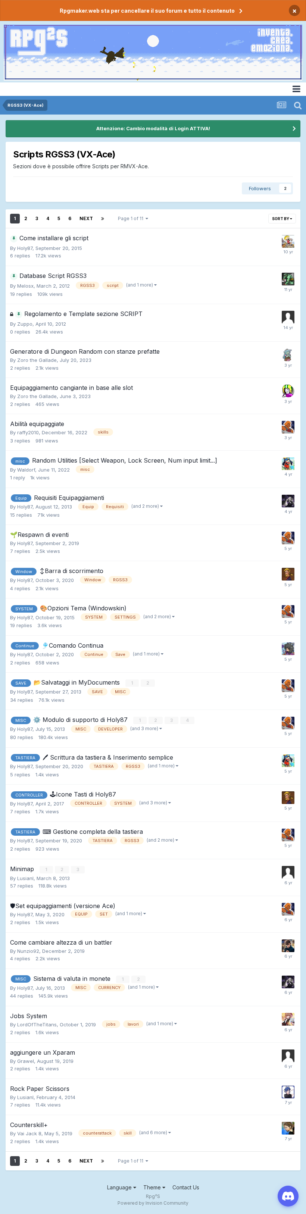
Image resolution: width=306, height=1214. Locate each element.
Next (86, 218)
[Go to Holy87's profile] (288, 427)
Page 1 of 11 (132, 218)
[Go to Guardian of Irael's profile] (288, 463)
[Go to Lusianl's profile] (288, 648)
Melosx (25, 286)
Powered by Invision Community (153, 1203)
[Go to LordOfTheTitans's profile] (288, 1019)
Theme (152, 1187)
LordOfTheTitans (37, 1024)
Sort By (281, 218)
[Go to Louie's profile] (288, 391)
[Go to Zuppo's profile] (288, 317)
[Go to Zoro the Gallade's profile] (288, 354)
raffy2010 (28, 432)
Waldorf (26, 470)
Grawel (25, 1061)
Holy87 (24, 248)
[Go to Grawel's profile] (288, 1055)
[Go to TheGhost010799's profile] (288, 872)
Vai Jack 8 (29, 1133)
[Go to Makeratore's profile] (288, 945)
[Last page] (102, 218)
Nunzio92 (28, 951)
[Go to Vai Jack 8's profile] (288, 1128)
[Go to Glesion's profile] (288, 501)
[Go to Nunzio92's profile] (288, 1092)
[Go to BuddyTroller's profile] (288, 279)
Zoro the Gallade (37, 360)
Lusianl (25, 878)
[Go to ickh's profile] (288, 574)
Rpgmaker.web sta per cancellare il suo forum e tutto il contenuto (147, 10)
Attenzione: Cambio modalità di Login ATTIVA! (153, 128)
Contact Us (185, 1187)
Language (120, 1187)
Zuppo (24, 324)
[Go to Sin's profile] (288, 241)
